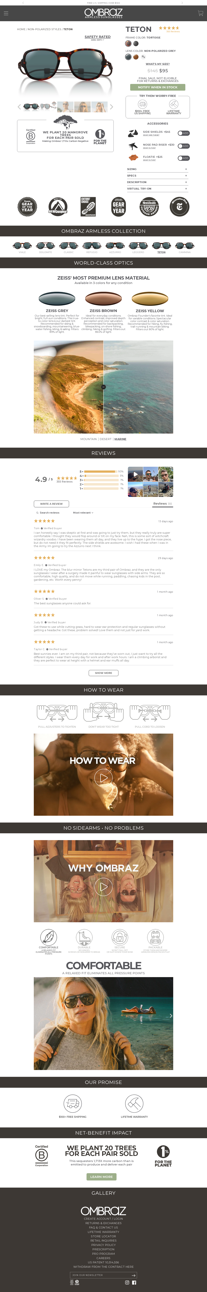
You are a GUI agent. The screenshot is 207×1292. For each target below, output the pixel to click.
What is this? (149, 148)
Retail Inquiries (103, 1240)
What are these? (151, 135)
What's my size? (158, 64)
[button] (19, 107)
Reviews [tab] (162, 503)
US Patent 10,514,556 (103, 1262)
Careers (103, 1258)
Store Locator (103, 1236)
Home (21, 29)
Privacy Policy (103, 1245)
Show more (103, 673)
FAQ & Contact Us (103, 1227)
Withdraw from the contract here (103, 1267)
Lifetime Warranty (103, 1232)
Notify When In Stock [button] (157, 87)
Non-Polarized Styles (44, 29)
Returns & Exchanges (103, 1223)
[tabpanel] (103, 593)
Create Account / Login (103, 1218)
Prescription (103, 1249)
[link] (169, 29)
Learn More (101, 1177)
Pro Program (103, 1253)
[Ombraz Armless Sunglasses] (103, 13)
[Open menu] (6, 13)
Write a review (51, 503)
